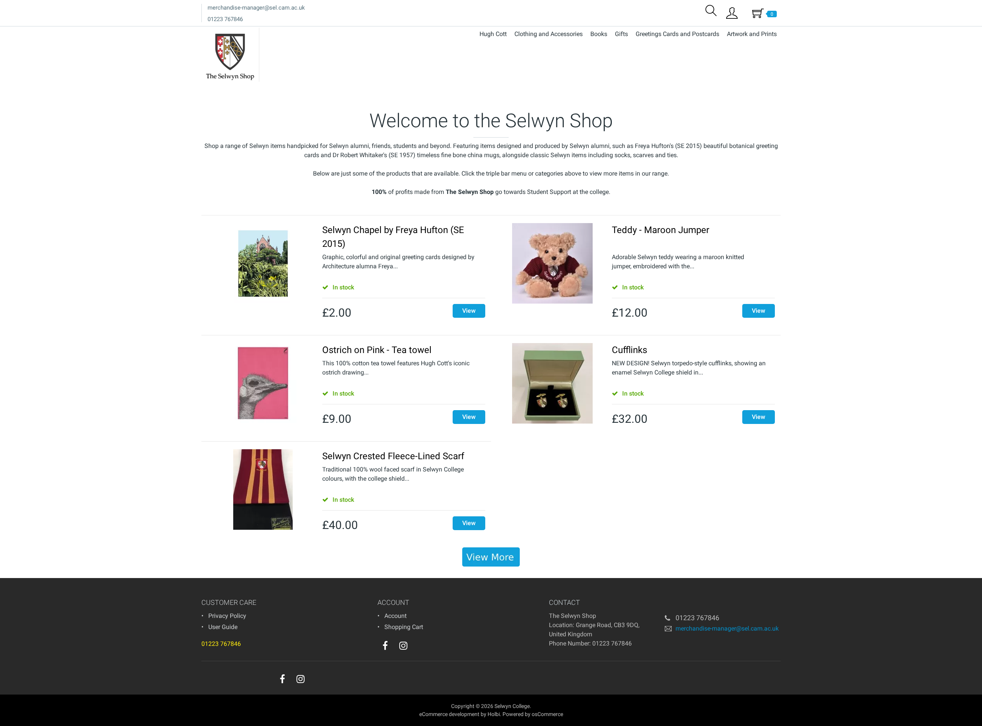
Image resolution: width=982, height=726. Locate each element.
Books (598, 34)
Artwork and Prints (752, 34)
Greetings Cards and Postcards (677, 34)
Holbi (494, 714)
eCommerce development (449, 714)
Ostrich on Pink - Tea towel (377, 350)
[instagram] (403, 645)
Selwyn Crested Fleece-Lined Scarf (393, 456)
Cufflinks (629, 350)
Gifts (621, 34)
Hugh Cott (493, 34)
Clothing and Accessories (548, 34)
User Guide (222, 627)
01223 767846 (225, 19)
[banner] (491, 557)
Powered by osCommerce (533, 714)
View (469, 310)
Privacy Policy (227, 615)
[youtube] (419, 647)
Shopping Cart (403, 627)
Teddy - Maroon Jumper (660, 230)
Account (395, 615)
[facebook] (385, 645)
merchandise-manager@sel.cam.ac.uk (256, 7)
